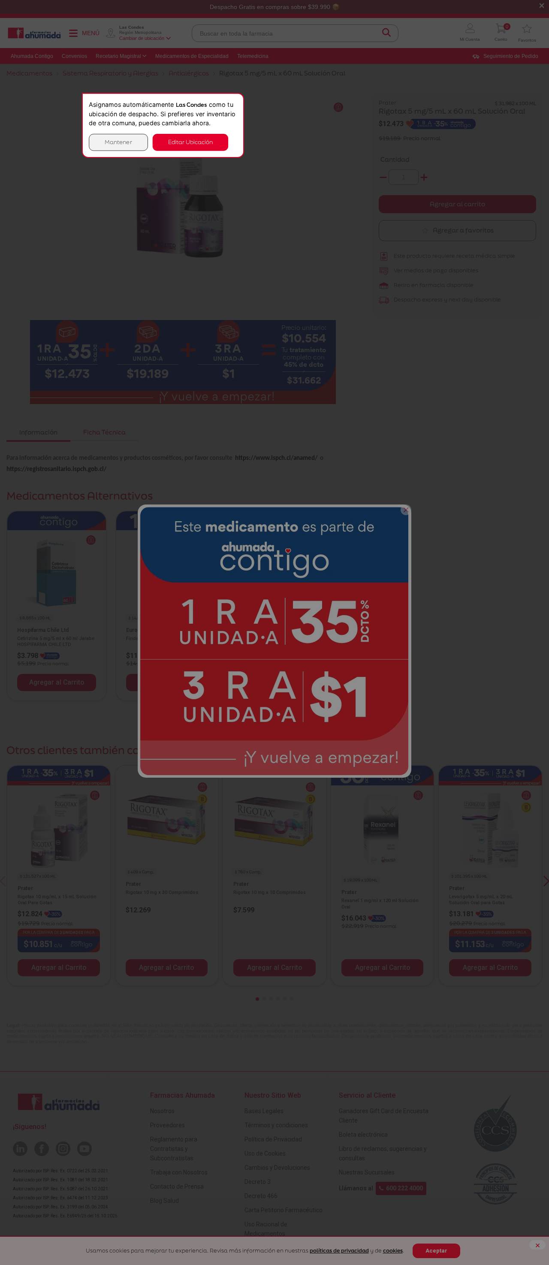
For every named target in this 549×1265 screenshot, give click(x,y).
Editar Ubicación (190, 142)
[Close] (406, 509)
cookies (393, 1250)
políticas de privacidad (339, 1250)
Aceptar (436, 1250)
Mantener (118, 142)
